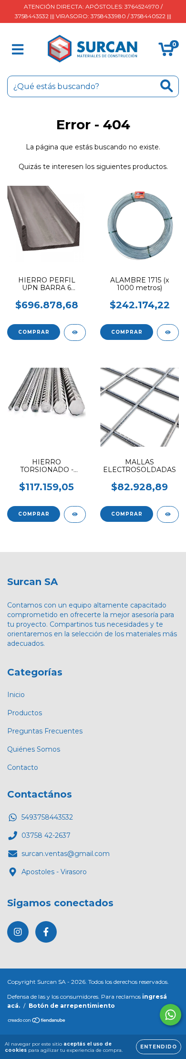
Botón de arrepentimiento (72, 1005)
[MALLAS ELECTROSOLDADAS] (168, 514)
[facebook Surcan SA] (46, 932)
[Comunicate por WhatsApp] (170, 1014)
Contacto (22, 767)
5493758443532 (47, 817)
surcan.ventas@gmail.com (65, 853)
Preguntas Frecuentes (45, 731)
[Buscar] (166, 86)
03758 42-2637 (46, 835)
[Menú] (18, 49)
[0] (166, 51)
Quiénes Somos (33, 749)
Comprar (34, 332)
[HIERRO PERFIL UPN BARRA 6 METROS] (75, 332)
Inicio (16, 694)
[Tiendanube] (37, 1021)
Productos (24, 713)
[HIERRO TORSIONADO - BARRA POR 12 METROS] (75, 514)
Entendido (158, 1047)
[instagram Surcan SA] (18, 932)
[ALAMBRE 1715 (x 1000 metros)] (168, 332)
